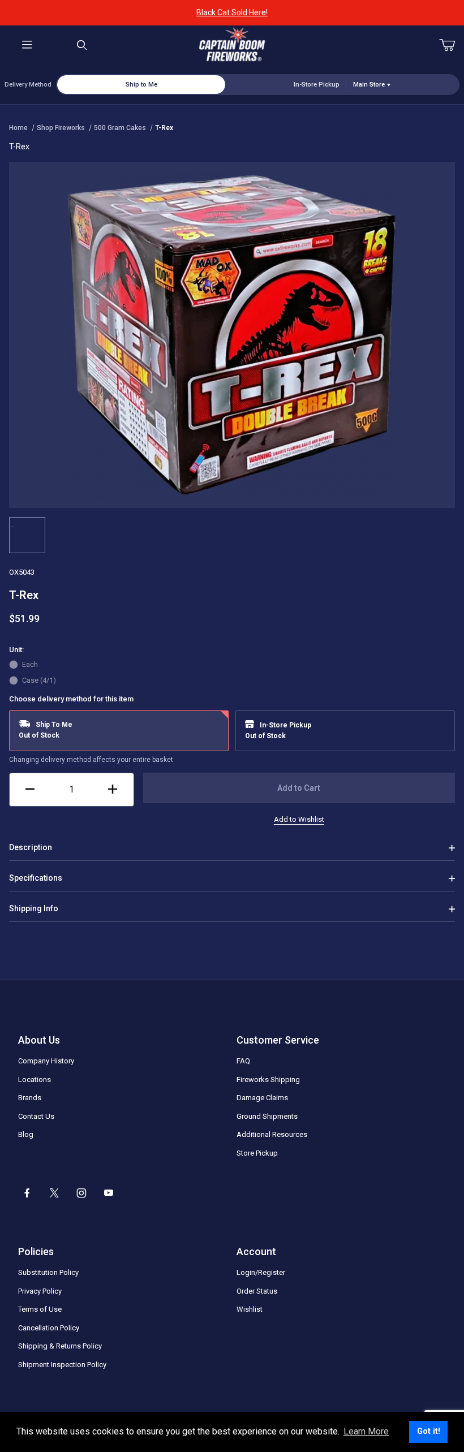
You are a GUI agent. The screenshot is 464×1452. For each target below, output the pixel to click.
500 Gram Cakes (120, 128)
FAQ (243, 1061)
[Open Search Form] (82, 45)
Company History (46, 1061)
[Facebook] (27, 1193)
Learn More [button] (366, 1431)
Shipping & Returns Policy (60, 1346)
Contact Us (36, 1116)
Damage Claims (262, 1097)
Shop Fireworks (61, 128)
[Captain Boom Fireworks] (232, 44)
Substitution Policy (48, 1272)
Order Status (257, 1291)
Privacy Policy (40, 1291)
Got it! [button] (428, 1431)
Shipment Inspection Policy (62, 1364)
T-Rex (164, 128)
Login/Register (261, 1272)
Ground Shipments (267, 1116)
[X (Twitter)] (54, 1193)
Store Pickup (257, 1153)
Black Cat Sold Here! (232, 12)
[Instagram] (81, 1193)
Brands (29, 1097)
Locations (34, 1079)
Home (18, 128)
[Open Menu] (27, 45)
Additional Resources (272, 1134)
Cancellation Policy (48, 1328)
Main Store (369, 84)
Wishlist (250, 1309)
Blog (25, 1134)
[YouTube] (109, 1193)
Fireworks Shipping (268, 1079)
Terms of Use (40, 1309)
